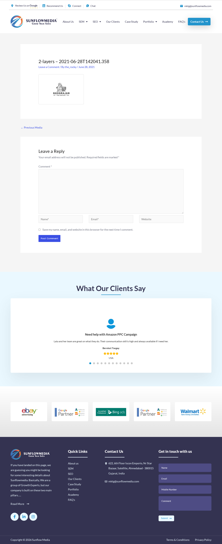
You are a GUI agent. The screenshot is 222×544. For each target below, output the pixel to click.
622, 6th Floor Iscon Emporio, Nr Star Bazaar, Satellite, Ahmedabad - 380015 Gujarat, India (131, 468)
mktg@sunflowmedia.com (123, 481)
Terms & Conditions (178, 539)
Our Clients (113, 21)
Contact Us (197, 21)
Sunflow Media (41, 539)
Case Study (131, 21)
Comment (45, 166)
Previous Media (31, 127)
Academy (167, 21)
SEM (81, 21)
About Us (68, 21)
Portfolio (148, 21)
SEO (95, 21)
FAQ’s (181, 21)
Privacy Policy (203, 539)
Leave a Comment (49, 67)
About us (73, 463)
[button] (90, 363)
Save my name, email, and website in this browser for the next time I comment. (87, 229)
